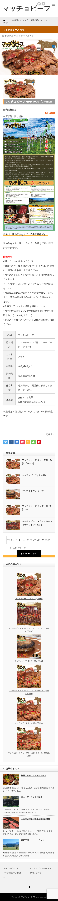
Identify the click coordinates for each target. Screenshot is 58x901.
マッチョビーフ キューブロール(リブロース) (37, 462)
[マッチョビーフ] (26, 8)
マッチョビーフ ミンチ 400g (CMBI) (29, 661)
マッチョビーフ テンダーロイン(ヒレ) (37, 508)
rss (39, 3)
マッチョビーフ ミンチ (33, 490)
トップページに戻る (29, 554)
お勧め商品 (9, 36)
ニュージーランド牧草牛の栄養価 (35, 819)
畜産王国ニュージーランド (32, 840)
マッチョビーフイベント (40, 868)
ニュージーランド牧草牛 (31, 797)
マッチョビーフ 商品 (21, 36)
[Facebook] (29, 886)
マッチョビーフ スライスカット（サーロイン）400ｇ (37, 523)
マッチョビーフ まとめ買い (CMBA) (29, 723)
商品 (31, 36)
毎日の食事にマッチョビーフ (33, 775)
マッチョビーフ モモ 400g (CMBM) (29, 599)
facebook (43, 3)
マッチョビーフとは (12, 868)
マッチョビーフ (26, 897)
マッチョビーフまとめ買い (34, 475)
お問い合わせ (35, 873)
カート (6, 877)
